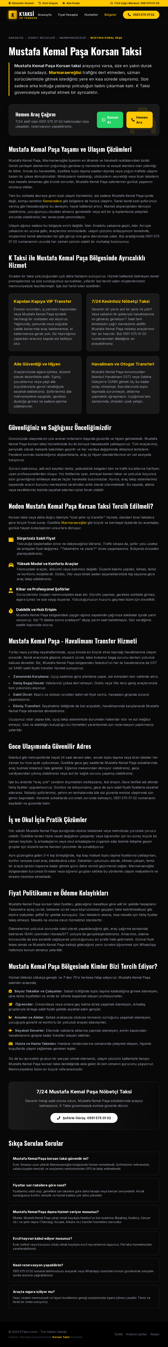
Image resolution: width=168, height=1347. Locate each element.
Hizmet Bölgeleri (41, 37)
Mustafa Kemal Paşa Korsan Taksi (75, 51)
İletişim (154, 1334)
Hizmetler (91, 14)
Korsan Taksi (60, 1337)
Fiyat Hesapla (68, 14)
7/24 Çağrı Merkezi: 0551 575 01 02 (136, 3)
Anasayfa (45, 14)
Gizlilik (119, 1334)
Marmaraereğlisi (72, 37)
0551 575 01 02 (143, 14)
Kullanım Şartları (136, 1334)
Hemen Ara (142, 119)
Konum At (112, 119)
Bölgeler (110, 14)
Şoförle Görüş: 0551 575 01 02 (86, 1118)
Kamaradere (52, 201)
